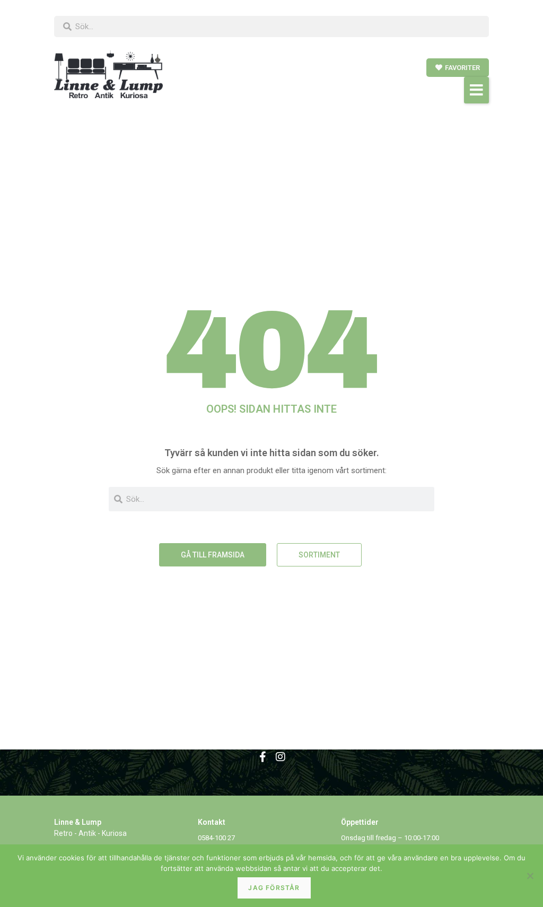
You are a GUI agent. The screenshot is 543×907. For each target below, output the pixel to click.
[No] (529, 875)
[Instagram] (280, 757)
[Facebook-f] (262, 757)
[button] (476, 90)
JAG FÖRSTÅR (274, 888)
